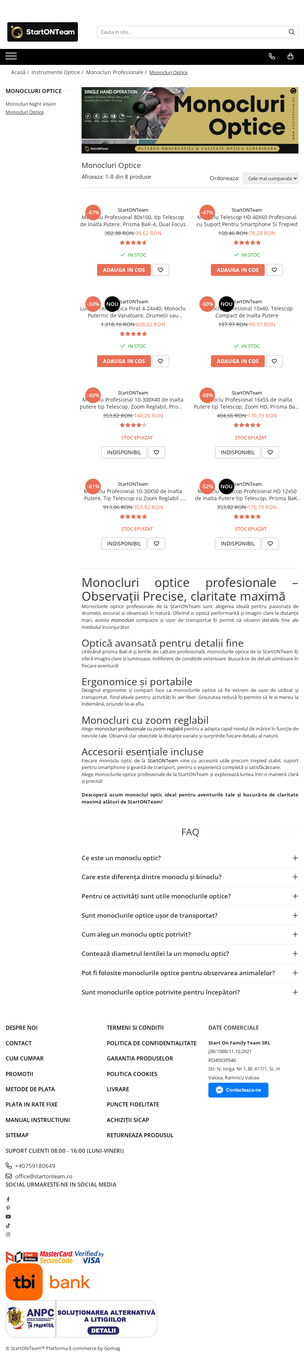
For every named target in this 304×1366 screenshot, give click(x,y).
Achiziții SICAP (128, 1120)
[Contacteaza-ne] (272, 56)
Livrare (118, 1089)
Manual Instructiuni (38, 1120)
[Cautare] (291, 32)
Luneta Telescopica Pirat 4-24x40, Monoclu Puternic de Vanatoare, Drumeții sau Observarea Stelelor (133, 312)
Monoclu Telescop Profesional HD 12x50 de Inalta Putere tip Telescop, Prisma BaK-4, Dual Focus (247, 495)
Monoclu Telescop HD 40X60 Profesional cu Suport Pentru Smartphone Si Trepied (247, 221)
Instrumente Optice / (58, 72)
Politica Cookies (132, 1074)
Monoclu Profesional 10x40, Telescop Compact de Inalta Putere (247, 312)
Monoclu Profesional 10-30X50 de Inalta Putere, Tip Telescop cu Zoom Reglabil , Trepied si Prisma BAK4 (133, 495)
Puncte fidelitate (133, 1104)
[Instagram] (8, 1234)
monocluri (122, 620)
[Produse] (12, 58)
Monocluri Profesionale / (117, 72)
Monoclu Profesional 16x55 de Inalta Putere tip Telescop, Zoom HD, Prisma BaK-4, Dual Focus (247, 403)
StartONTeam (133, 210)
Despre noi (22, 1027)
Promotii (19, 1074)
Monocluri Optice (25, 112)
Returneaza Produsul (140, 1135)
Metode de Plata (30, 1089)
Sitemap (17, 1135)
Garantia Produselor (140, 1058)
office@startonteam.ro (43, 1176)
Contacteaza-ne (243, 1090)
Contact (19, 1043)
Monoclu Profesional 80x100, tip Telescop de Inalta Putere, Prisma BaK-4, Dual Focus (133, 221)
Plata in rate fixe (31, 1104)
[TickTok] (8, 1225)
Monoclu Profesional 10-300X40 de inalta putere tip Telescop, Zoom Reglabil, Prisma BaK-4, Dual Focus (133, 403)
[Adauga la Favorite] (160, 270)
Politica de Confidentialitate (151, 1043)
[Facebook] (8, 1199)
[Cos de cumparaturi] (290, 56)
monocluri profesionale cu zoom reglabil (139, 728)
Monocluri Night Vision (31, 103)
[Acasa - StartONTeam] (43, 31)
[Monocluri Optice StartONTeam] (190, 120)
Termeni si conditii (135, 1027)
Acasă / (20, 72)
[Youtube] (8, 1216)
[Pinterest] (8, 1208)
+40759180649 (34, 1165)
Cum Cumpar (25, 1058)
